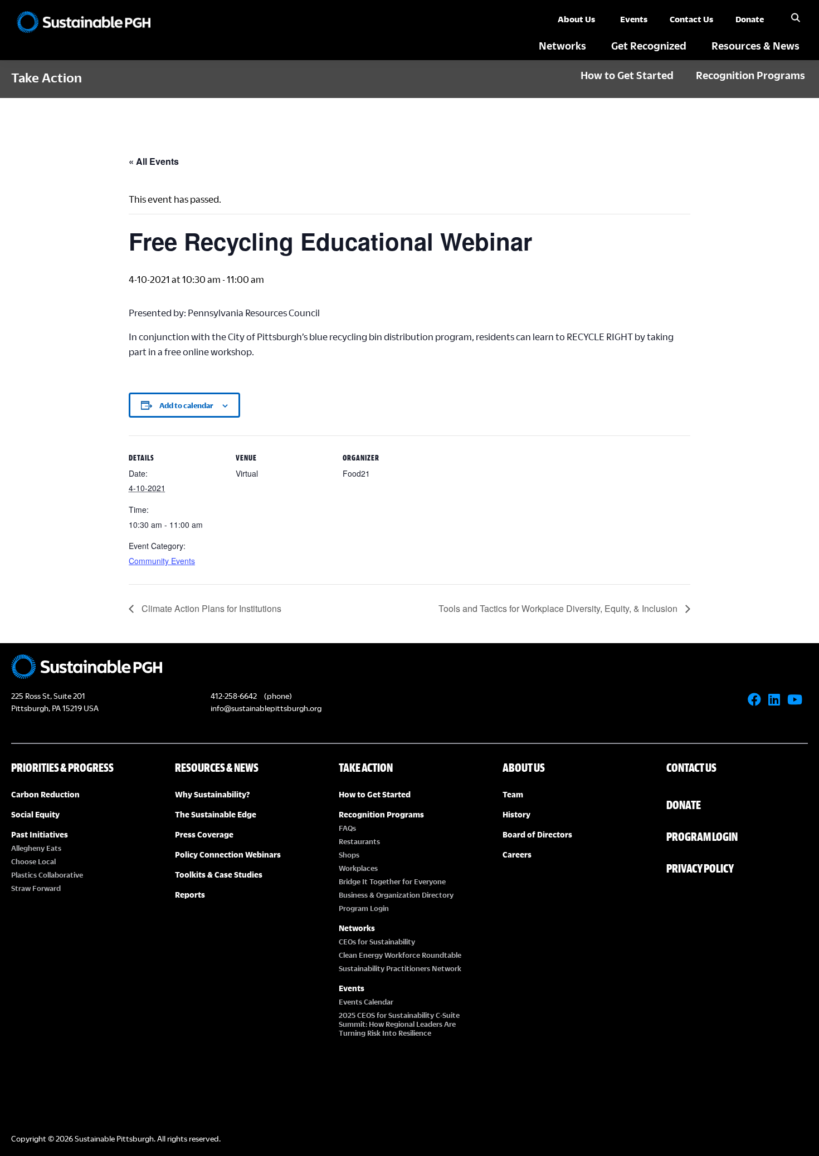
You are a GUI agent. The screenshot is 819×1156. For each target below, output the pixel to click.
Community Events (162, 560)
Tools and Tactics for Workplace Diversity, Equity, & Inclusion (559, 608)
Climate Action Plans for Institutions (210, 608)
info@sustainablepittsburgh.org (266, 708)
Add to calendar (186, 405)
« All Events (154, 161)
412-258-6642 (234, 696)
